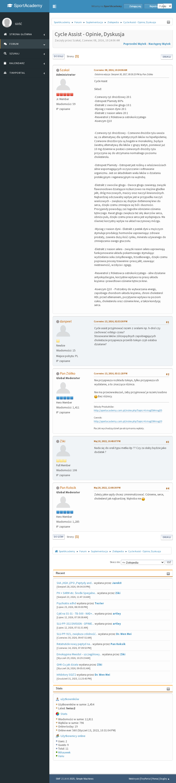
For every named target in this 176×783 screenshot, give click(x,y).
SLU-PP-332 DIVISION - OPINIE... (75, 624)
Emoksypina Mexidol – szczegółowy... (79, 654)
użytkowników (70, 699)
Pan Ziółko (67, 373)
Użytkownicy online (73, 736)
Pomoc (155, 778)
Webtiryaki (134, 778)
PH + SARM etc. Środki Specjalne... (77, 593)
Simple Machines (85, 778)
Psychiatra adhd (66, 603)
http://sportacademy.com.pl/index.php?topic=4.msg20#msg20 (128, 421)
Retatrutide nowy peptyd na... (74, 644)
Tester (99, 603)
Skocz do (115, 562)
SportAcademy (27, 5)
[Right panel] (168, 22)
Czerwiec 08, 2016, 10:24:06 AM (110, 70)
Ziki (117, 593)
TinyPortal (146, 778)
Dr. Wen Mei (124, 634)
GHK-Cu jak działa (67, 664)
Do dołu (58, 56)
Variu (61, 756)
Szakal (65, 70)
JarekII (116, 583)
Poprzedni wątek (134, 44)
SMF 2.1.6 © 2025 (65, 778)
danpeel (66, 321)
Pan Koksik (118, 644)
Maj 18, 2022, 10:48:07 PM (107, 441)
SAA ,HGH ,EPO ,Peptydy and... (75, 583)
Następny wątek (160, 44)
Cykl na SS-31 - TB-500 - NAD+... (75, 613)
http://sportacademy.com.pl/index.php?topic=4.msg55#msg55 (128, 410)
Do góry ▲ (165, 778)
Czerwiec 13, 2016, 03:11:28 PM (110, 373)
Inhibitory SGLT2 (66, 674)
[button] (54, 6)
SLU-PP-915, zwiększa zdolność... (77, 634)
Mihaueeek (64, 752)
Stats (59, 688)
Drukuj (167, 56)
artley (117, 613)
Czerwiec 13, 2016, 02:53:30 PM (110, 321)
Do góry (58, 536)
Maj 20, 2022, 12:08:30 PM (107, 487)
